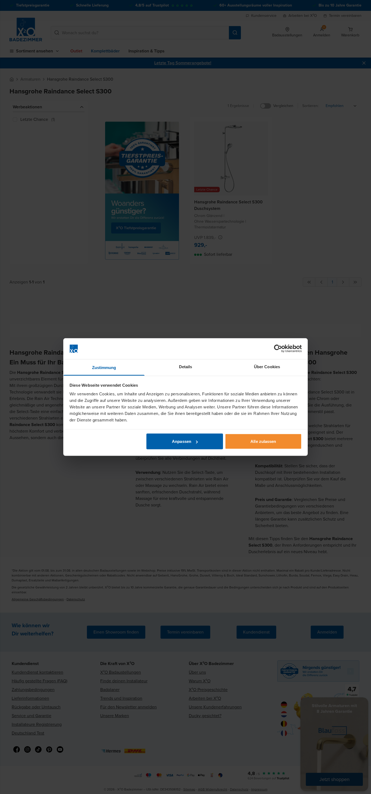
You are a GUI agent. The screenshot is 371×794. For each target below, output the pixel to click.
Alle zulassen (263, 441)
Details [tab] (185, 366)
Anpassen (181, 441)
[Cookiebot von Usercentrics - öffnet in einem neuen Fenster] (278, 349)
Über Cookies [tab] (267, 366)
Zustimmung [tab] (104, 367)
